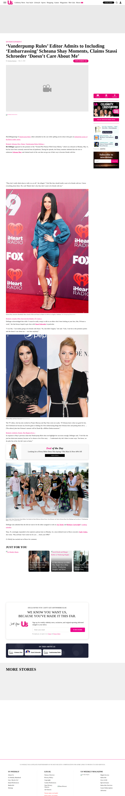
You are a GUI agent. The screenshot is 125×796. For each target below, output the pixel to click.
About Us (11, 775)
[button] (116, 2)
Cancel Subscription (106, 788)
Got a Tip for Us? (13, 780)
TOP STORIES (80, 61)
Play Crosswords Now (106, 119)
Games (56, 2)
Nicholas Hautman (12, 61)
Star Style (29, 2)
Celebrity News (19, 2)
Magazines (64, 2)
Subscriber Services (106, 785)
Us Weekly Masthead (14, 777)
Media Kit (11, 785)
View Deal (55, 455)
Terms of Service (49, 775)
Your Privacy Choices (48, 786)
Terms (49, 634)
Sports (43, 2)
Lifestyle (37, 2)
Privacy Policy (56, 634)
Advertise (103, 790)
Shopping (50, 2)
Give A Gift (103, 780)
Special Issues (104, 783)
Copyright (47, 780)
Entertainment (14, 42)
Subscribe (108, 2)
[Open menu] (4, 2)
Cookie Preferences (50, 783)
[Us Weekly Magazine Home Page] (10, 3)
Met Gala (72, 2)
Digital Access (104, 775)
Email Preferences (13, 783)
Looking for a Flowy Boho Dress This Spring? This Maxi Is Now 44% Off (55, 452)
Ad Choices (47, 789)
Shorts (78, 2)
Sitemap (10, 788)
